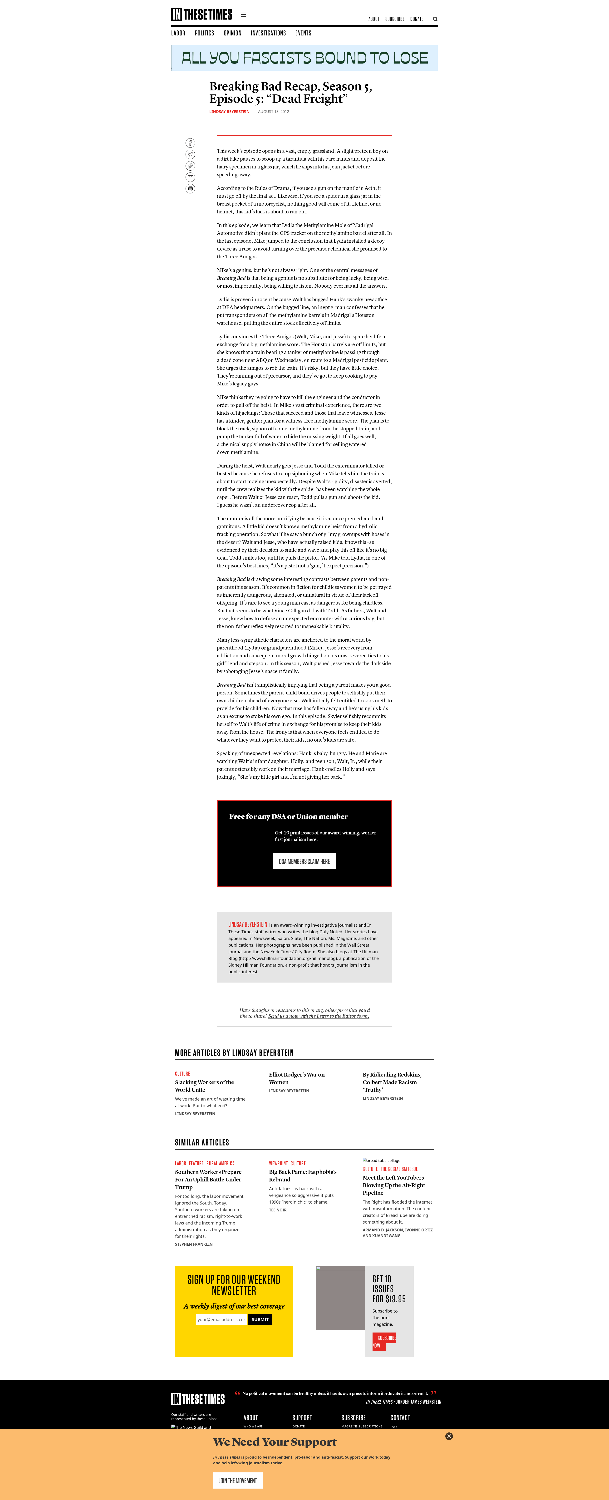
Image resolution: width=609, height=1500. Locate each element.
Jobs (394, 1427)
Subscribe (395, 18)
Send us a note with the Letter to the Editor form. (318, 1016)
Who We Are (253, 1426)
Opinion (233, 33)
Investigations (268, 33)
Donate (416, 18)
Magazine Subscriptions (362, 1426)
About (374, 18)
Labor (178, 33)
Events (303, 33)
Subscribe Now (384, 1341)
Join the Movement (238, 1480)
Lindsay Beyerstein (229, 111)
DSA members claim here (304, 861)
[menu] (243, 15)
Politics (204, 33)
